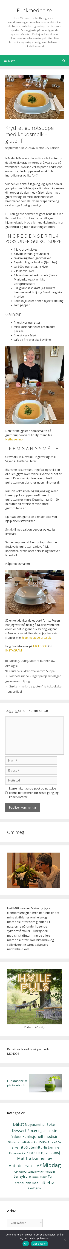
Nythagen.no (14, 439)
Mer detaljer (40, 1243)
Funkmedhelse (34, 10)
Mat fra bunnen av (41, 661)
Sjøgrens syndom (39, 1177)
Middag (14, 661)
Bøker (51, 1124)
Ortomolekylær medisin (39, 1171)
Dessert (19, 1130)
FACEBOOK (40, 646)
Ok (25, 1243)
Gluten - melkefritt (20, 1142)
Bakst (18, 1124)
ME (39, 1165)
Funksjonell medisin (40, 1136)
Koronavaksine (17, 1153)
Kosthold (33, 1152)
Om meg (19, 1171)
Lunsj (24, 661)
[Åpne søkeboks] (64, 60)
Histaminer (51, 1147)
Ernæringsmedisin (42, 1130)
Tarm (51, 1176)
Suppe (50, 671)
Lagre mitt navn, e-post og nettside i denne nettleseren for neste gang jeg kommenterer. (34, 792)
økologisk (11, 666)
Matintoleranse (22, 1165)
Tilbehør (47, 1182)
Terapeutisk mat (25, 1183)
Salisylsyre (22, 1176)
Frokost (16, 1136)
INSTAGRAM (13, 650)
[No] (64, 1239)
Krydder (45, 1153)
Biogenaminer (35, 1124)
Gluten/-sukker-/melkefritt (27, 671)
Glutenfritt (33, 1147)
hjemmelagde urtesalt (36, 638)
